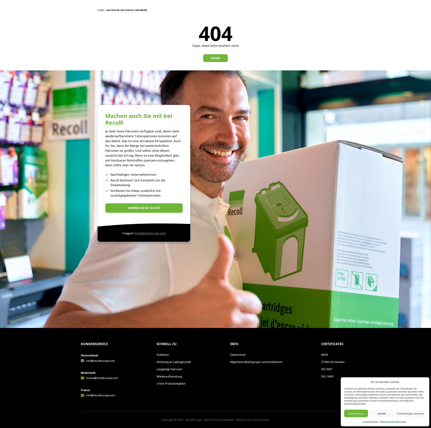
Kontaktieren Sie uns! (150, 233)
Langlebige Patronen (169, 369)
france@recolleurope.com (102, 378)
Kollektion (163, 355)
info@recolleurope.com (100, 361)
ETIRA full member (333, 362)
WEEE (324, 355)
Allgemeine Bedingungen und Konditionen (256, 362)
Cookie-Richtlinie (370, 421)
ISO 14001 (327, 376)
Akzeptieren (356, 413)
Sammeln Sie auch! (144, 208)
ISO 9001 (327, 369)
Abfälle (381, 413)
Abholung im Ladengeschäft (174, 362)
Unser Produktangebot (171, 383)
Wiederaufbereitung (169, 376)
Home (101, 10)
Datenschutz (238, 355)
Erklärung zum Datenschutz (393, 421)
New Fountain (261, 420)
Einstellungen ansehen (410, 413)
